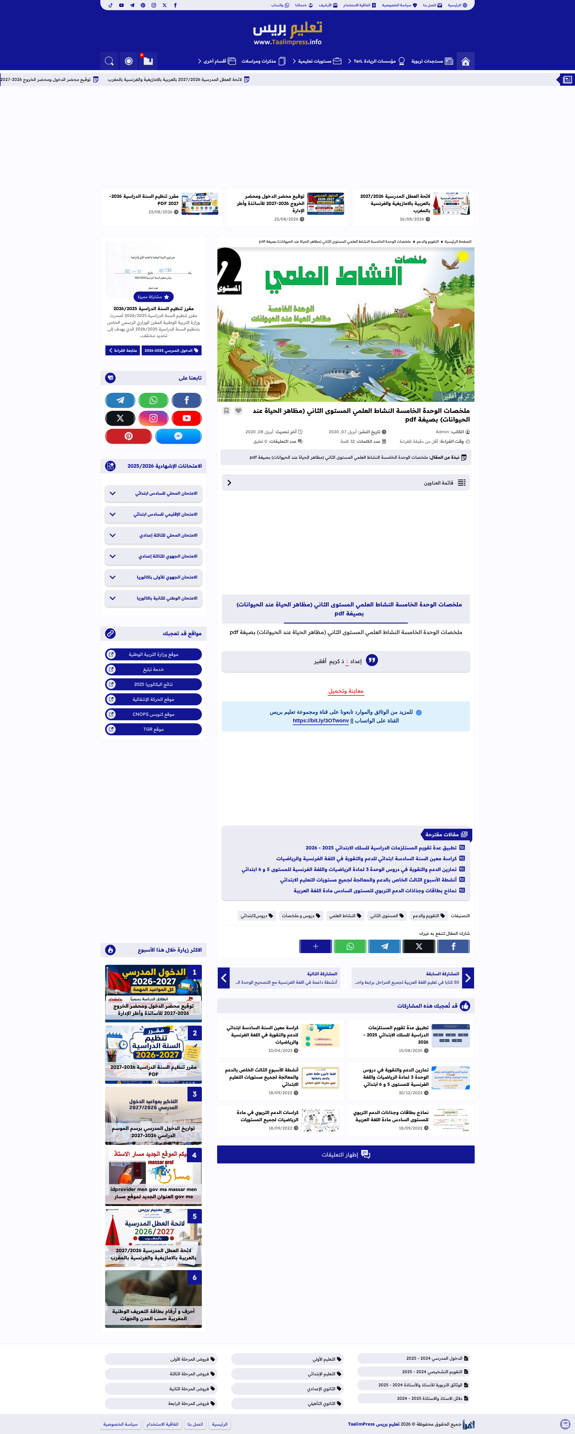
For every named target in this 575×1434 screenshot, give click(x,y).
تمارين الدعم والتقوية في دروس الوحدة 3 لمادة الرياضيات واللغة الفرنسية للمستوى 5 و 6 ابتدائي (349, 869)
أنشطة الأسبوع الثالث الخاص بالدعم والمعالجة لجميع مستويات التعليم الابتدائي (368, 880)
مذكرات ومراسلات (259, 61)
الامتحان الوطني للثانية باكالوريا (167, 598)
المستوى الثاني (384, 915)
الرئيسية (454, 5)
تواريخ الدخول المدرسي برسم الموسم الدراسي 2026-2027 (153, 1131)
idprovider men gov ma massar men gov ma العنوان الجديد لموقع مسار (154, 1192)
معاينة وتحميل (346, 690)
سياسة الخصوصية (396, 5)
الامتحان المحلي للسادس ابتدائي (166, 493)
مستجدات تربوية (427, 61)
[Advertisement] (287, 137)
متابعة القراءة (125, 350)
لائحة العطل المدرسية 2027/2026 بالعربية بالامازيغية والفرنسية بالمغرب (236, 79)
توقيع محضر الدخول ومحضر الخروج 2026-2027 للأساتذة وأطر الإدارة (87, 79)
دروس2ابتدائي (254, 915)
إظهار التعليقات (340, 1154)
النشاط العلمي (342, 915)
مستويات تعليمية (315, 61)
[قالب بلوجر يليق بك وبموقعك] (469, 1424)
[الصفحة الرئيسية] (466, 61)
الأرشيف (325, 5)
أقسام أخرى (215, 61)
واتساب (277, 5)
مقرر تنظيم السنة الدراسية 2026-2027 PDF (154, 1070)
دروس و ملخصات (298, 915)
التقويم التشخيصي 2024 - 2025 (432, 1371)
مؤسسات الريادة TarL (375, 61)
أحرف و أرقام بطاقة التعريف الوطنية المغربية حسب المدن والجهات (153, 1314)
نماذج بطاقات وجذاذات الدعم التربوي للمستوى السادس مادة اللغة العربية (375, 890)
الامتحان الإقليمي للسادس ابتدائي (165, 514)
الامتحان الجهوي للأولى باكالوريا (167, 577)
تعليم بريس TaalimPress (374, 1424)
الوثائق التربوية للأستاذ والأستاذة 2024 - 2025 (420, 1385)
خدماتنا (301, 5)
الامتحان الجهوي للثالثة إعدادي (168, 556)
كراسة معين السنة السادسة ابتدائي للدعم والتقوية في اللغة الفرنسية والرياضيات (366, 858)
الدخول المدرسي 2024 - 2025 (434, 1358)
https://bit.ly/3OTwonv (321, 721)
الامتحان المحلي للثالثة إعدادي (168, 535)
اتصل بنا (429, 5)
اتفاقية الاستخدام (357, 5)
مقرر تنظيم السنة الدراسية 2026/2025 (154, 308)
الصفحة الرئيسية (458, 241)
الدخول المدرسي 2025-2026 (169, 350)
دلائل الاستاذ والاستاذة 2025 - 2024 (429, 1398)
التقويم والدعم (428, 241)
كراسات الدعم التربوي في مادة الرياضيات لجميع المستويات (267, 1116)
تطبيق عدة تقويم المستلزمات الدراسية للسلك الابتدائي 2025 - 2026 (381, 848)
